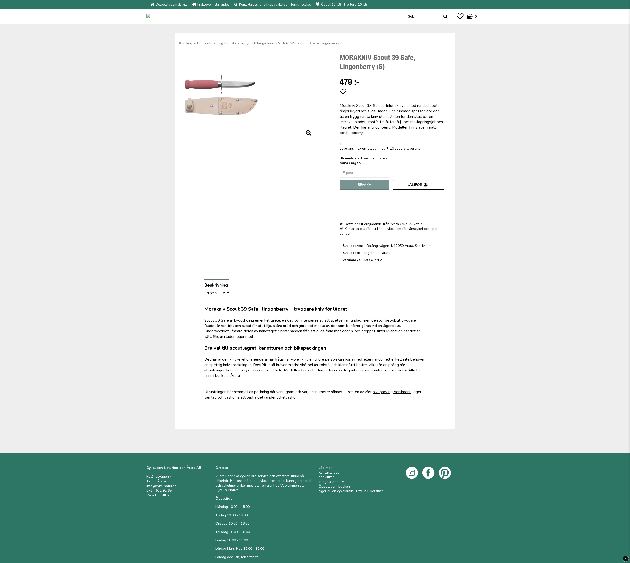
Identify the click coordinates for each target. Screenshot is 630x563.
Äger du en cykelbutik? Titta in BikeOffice (351, 491)
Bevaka (364, 184)
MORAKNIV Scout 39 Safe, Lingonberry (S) (311, 43)
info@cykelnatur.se (161, 486)
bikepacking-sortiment (392, 392)
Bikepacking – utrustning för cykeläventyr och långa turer (230, 43)
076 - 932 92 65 (159, 490)
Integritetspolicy (331, 481)
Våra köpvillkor (158, 495)
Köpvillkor (326, 477)
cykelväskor (287, 397)
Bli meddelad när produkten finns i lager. (363, 160)
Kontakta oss (329, 472)
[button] (460, 16)
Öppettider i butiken (334, 486)
